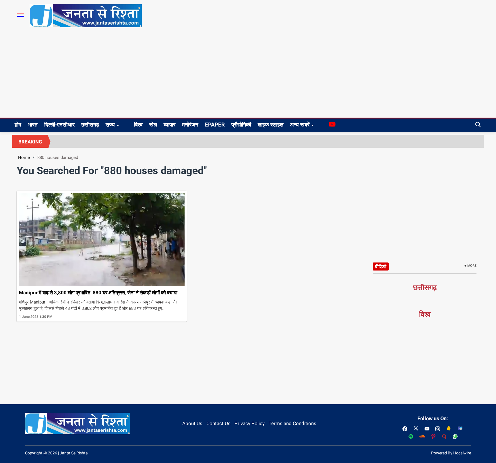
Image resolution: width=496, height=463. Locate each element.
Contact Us (218, 423)
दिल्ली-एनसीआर (59, 124)
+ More (470, 266)
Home (24, 157)
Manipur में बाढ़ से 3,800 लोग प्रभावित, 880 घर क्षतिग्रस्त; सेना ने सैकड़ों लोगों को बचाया (98, 292)
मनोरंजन (190, 124)
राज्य (110, 124)
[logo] (86, 15)
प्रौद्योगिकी (241, 124)
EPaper (215, 124)
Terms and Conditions (292, 423)
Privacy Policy (250, 423)
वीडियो (380, 266)
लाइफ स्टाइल (270, 124)
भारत (33, 124)
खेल (153, 124)
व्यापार (169, 124)
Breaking (30, 142)
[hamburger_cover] (20, 15)
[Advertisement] (248, 74)
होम (18, 124)
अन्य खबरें (299, 124)
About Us (192, 423)
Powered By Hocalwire (451, 453)
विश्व (138, 124)
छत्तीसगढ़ (90, 124)
